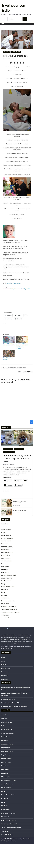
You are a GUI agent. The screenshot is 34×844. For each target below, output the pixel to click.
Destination (4, 544)
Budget (3, 532)
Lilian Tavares (5, 572)
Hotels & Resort (6, 668)
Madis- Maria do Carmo (8, 451)
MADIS (13, 59)
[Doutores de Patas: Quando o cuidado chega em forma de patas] (17, 438)
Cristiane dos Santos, (7, 538)
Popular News (5, 598)
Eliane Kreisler (5, 549)
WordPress (12, 841)
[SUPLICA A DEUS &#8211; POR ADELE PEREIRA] (9, 339)
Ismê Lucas (4, 564)
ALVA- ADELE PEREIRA (24, 372)
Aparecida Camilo (6, 529)
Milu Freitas (4, 589)
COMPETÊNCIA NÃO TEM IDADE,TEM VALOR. (14, 706)
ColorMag (4, 841)
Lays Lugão (4, 569)
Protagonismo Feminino (8, 601)
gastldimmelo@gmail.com (14, 283)
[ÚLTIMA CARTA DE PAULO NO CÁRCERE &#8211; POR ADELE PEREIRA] (22, 339)
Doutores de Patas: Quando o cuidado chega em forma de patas (17, 458)
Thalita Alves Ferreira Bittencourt (10, 612)
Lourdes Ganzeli (5, 581)
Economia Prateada (6, 546)
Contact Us (4, 679)
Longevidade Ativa (19, 449)
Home (3, 657)
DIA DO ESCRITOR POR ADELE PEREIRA (14, 368)
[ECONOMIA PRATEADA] (6, 511)
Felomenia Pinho (6, 558)
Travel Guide (5, 615)
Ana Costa (4, 527)
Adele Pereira (7, 51)
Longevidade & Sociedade (8, 575)
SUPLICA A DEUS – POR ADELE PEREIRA (8, 344)
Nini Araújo (4, 595)
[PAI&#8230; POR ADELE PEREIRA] (9, 353)
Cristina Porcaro (5, 541)
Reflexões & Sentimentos (8, 606)
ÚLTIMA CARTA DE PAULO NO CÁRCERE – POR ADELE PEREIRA (22, 346)
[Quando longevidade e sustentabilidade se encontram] (6, 503)
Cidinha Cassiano (6, 535)
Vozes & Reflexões (16, 51)
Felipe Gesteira (5, 555)
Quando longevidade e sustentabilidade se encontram (22, 502)
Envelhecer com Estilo (17, 839)
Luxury (3, 584)
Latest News (5, 566)
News (3, 592)
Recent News (5, 603)
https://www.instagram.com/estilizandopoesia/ (16, 289)
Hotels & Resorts (6, 561)
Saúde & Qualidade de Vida (9, 609)
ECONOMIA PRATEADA (19, 510)
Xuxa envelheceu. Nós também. (10, 703)
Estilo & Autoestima (7, 449)
